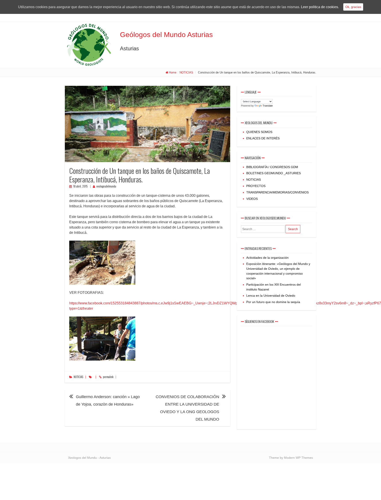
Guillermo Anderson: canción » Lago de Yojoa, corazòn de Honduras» (108, 400)
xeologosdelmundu (106, 186)
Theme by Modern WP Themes (291, 457)
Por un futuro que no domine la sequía (273, 302)
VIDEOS (252, 198)
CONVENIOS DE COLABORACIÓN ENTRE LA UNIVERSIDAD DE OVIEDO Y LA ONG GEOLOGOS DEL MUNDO (187, 408)
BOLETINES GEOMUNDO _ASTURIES (273, 173)
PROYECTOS (255, 186)
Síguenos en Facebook (259, 321)
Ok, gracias (353, 7)
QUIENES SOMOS (259, 132)
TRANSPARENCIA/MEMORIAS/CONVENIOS (277, 192)
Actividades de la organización (267, 257)
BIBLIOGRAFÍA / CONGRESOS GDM (272, 167)
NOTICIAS (186, 72)
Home (172, 72)
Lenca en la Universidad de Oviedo (270, 295)
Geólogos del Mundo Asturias (166, 35)
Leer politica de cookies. (320, 7)
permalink (108, 377)
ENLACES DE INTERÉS (263, 138)
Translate (268, 105)
